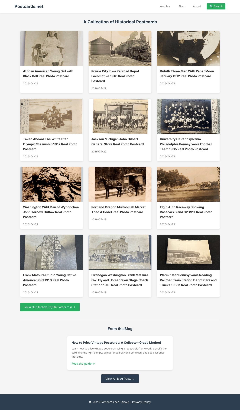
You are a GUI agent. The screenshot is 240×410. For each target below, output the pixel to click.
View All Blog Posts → (120, 378)
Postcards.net (29, 6)
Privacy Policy (141, 402)
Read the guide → (83, 363)
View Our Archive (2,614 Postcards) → (49, 307)
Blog (181, 6)
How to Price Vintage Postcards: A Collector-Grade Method (116, 342)
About (197, 6)
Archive (165, 6)
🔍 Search (216, 6)
